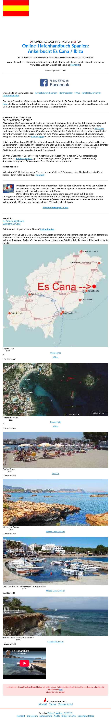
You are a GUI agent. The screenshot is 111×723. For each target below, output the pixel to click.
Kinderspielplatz (24, 158)
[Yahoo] (52, 704)
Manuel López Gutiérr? (55, 532)
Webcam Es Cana (12, 224)
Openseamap (55, 353)
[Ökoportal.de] (65, 704)
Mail (61, 690)
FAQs (77, 93)
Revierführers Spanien (46, 93)
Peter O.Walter (55, 713)
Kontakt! (40, 175)
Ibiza (5, 104)
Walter (55, 357)
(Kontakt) (75, 65)
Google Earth (55, 422)
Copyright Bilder (85, 716)
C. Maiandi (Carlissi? (55, 642)
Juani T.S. (55, 474)
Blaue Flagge (37, 137)
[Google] (42, 704)
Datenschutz (45, 716)
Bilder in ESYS (68, 716)
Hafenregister (66, 93)
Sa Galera (99, 128)
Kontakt (21, 716)
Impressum (32, 716)
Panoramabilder (11, 96)
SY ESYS (68, 713)
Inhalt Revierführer (91, 93)
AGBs (57, 716)
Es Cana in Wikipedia (13, 221)
